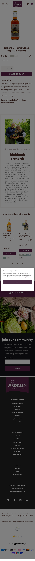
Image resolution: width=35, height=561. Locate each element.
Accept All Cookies (17, 282)
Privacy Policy (26, 276)
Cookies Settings (17, 287)
